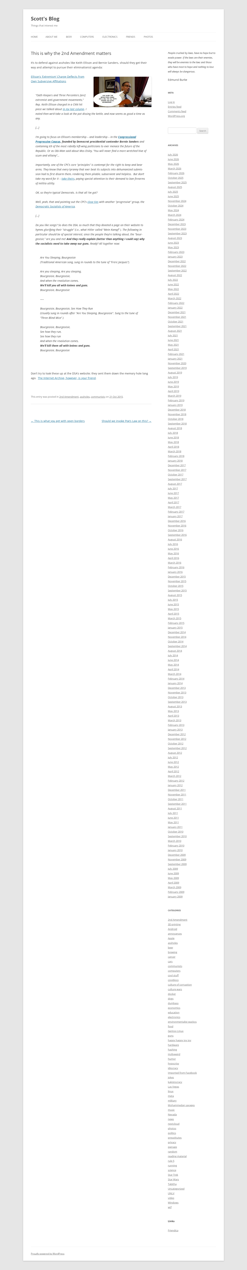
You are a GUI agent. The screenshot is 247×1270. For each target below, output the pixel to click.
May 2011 (173, 822)
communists (98, 396)
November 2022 (177, 266)
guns (170, 1035)
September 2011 (177, 804)
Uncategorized (176, 1188)
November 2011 (177, 794)
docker (172, 994)
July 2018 (173, 433)
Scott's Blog (45, 18)
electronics (174, 1017)
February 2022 (176, 303)
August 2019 (175, 372)
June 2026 (173, 159)
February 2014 (176, 678)
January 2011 (175, 827)
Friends (130, 36)
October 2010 (175, 831)
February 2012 (176, 780)
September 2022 (177, 270)
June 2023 (173, 242)
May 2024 (173, 210)
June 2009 (173, 873)
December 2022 (177, 261)
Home (34, 36)
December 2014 (177, 632)
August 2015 (175, 595)
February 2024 (176, 219)
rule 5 (171, 1161)
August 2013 (175, 706)
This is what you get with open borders (58, 421)
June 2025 (173, 196)
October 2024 (175, 205)
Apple (171, 938)
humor (172, 1059)
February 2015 (176, 623)
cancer (171, 957)
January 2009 (175, 896)
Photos (148, 36)
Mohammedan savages (181, 1105)
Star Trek (173, 1174)
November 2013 (177, 692)
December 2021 (177, 312)
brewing (172, 952)
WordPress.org (176, 116)
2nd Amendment (69, 396)
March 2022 (174, 298)
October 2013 (175, 697)
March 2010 (174, 841)
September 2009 (177, 864)
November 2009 (177, 859)
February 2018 (176, 456)
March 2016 (174, 562)
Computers (87, 36)
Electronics (110, 36)
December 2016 (177, 521)
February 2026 (176, 173)
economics (174, 1008)
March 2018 (174, 451)
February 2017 (176, 511)
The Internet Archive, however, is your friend (67, 378)
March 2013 (174, 720)
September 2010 (177, 836)
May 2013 (173, 711)
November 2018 (177, 414)
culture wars (175, 989)
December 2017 (177, 465)
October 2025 (175, 177)
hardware (173, 1045)
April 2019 (173, 391)
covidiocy (173, 980)
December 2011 (177, 790)
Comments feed (177, 111)
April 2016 (173, 558)
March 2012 (174, 776)
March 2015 (174, 618)
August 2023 (175, 238)
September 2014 (177, 646)
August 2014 (175, 650)
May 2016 (173, 553)
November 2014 (177, 637)
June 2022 (173, 284)
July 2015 (173, 599)
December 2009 (177, 855)
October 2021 (175, 321)
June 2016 (173, 548)
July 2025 (173, 191)
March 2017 (174, 507)
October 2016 (175, 530)
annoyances (175, 933)
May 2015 (173, 609)
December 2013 (177, 688)
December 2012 (177, 734)
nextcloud (173, 1123)
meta (171, 1096)
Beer (69, 36)
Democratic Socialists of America (55, 206)
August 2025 (175, 187)
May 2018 (173, 442)
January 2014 (175, 683)
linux (170, 1091)
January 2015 (175, 627)
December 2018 (177, 409)
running (172, 1165)
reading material (177, 1156)
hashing (172, 1049)
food (170, 1026)
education (173, 1012)
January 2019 (175, 405)
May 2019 (173, 386)
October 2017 (175, 474)
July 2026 (173, 154)
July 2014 (173, 655)
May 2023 (173, 247)
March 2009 (174, 887)
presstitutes (175, 1137)
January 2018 (175, 460)
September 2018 (177, 423)
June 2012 (173, 762)
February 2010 (176, 845)
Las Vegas (173, 1086)
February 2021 (176, 354)
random (172, 1151)
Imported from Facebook (182, 1072)
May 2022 (173, 289)
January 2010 (175, 850)
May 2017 (173, 497)
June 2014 (173, 660)
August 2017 (175, 484)
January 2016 (175, 572)
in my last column (73, 109)
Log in (171, 102)
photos (172, 1128)
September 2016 (177, 535)
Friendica (173, 1230)
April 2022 (173, 293)
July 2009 (173, 868)
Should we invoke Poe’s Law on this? (126, 421)
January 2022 (175, 307)
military (172, 1100)
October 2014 (175, 641)
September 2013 (177, 701)
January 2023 (175, 256)
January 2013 (175, 729)
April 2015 (173, 613)
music (171, 1110)
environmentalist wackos (182, 1021)
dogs (170, 998)
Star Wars (173, 1179)
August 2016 (175, 539)
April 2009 (173, 882)
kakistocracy (175, 1082)
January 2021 (175, 358)
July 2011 (173, 813)
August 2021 (175, 331)
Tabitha (172, 1184)
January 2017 (175, 516)
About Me (52, 36)
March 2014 (174, 674)
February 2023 (176, 252)
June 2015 (173, 604)
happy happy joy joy (179, 1040)
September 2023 (177, 233)
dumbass (173, 1003)
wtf (170, 1207)
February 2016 (176, 567)
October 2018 (175, 419)
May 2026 (173, 164)
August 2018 (175, 428)
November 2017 (177, 470)
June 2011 (173, 817)
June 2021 (173, 340)
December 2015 (177, 576)
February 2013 (176, 725)
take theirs (68, 178)
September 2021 (177, 326)
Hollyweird (174, 1054)
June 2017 (173, 493)
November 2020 (177, 363)
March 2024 (174, 215)
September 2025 (177, 182)
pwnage (172, 1147)
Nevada (172, 1114)
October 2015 (175, 586)
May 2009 (173, 878)
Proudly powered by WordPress (47, 1253)
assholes (85, 396)
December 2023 (177, 224)
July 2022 (173, 280)
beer (170, 947)
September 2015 (177, 590)
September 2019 (177, 368)
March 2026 (174, 168)
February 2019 (176, 400)
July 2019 (173, 377)
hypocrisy (173, 1063)
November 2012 (177, 739)
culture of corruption (180, 984)
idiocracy (173, 1068)
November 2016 (177, 525)
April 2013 (173, 715)
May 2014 (173, 664)
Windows (173, 1202)
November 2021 (177, 317)
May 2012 (173, 766)
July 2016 (173, 544)
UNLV (171, 1193)
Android (172, 929)
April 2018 (173, 446)
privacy (172, 1142)
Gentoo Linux (176, 1031)
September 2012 (177, 748)
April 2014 (173, 669)
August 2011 (175, 808)
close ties (92, 202)
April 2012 (173, 771)
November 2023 (177, 229)
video (171, 1198)
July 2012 (173, 757)
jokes (171, 1077)
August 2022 (175, 275)
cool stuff (173, 975)
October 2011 (175, 799)
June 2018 (173, 437)
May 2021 (173, 344)
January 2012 (175, 785)
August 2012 (175, 753)
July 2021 (173, 335)
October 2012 (175, 743)
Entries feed (174, 106)
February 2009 (176, 892)
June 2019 (173, 382)
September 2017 (177, 479)
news (171, 1119)
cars (170, 961)
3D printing (174, 924)
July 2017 (173, 488)
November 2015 (177, 581)
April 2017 (173, 502)
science (172, 1170)
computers (174, 970)
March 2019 (174, 395)
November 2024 (177, 201)
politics (172, 1133)
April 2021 (173, 349)
